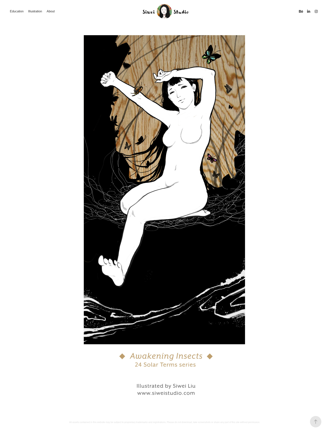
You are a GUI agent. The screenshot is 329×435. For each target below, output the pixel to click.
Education (17, 11)
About (51, 11)
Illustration (35, 11)
